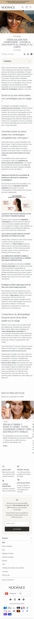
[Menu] (31, 7)
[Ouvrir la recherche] (23, 7)
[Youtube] (19, 599)
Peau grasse (17, 36)
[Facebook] (10, 599)
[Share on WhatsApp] (28, 54)
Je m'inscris (17, 529)
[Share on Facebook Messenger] (31, 54)
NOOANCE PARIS (19, 603)
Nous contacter (7, 546)
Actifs (5, 421)
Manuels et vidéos (8, 553)
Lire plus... (5, 445)
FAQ (3, 550)
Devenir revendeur (8, 557)
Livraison (5, 571)
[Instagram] (15, 599)
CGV (3, 564)
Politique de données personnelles (13, 568)
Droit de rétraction (8, 580)
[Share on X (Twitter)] (24, 54)
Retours (4, 561)
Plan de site (6, 575)
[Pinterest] (23, 599)
